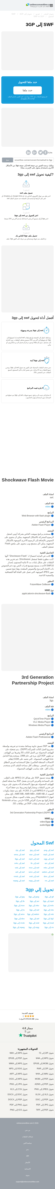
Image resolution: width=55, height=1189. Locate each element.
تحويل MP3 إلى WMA (18, 1063)
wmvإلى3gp (19, 914)
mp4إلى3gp (48, 901)
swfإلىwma (19, 854)
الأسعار (27, 1162)
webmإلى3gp (33, 914)
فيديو (38, 14)
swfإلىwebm (48, 872)
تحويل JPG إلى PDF (45, 1105)
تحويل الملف (49, 14)
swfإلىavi (49, 863)
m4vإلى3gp (48, 905)
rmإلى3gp (49, 927)
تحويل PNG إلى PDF (19, 1105)
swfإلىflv (35, 863)
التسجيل (23, 99)
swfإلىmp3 (48, 854)
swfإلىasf (20, 872)
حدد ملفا (27, 90)
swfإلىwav (34, 854)
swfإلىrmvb (19, 876)
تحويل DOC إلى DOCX (18, 1094)
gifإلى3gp (49, 897)
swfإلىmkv (49, 868)
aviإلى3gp (34, 901)
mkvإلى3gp (34, 905)
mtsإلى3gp (49, 910)
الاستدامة (28, 1169)
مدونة (27, 1175)
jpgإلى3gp (20, 897)
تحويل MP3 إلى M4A (45, 1058)
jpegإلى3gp (34, 897)
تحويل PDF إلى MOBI (44, 1079)
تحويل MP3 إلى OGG (18, 1079)
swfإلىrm (49, 881)
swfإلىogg (49, 859)
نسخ (7, 160)
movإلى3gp (19, 905)
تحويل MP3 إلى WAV (19, 1053)
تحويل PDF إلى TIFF (45, 1110)
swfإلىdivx (49, 876)
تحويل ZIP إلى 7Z (46, 1053)
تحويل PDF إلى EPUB (18, 1058)
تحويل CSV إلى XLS (19, 1089)
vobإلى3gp (49, 914)
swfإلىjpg (34, 850)
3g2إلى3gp (49, 919)
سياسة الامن (27, 1143)
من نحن (27, 1130)
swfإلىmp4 (34, 859)
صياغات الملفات (27, 1137)
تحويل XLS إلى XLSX (44, 1094)
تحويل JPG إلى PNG (19, 1084)
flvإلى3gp (20, 901)
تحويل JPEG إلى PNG (44, 1089)
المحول (42, 842)
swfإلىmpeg (19, 881)
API (27, 1156)
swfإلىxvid (34, 876)
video (47, 506)
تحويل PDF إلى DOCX (18, 1099)
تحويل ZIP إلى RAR (45, 1068)
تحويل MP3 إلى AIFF (19, 1074)
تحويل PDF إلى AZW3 (44, 1084)
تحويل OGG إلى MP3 (18, 1068)
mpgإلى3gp (33, 927)
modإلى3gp (48, 923)
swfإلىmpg (34, 881)
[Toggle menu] (51, 5)
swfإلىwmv (34, 872)
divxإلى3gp (19, 919)
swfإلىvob (20, 868)
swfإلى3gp (20, 859)
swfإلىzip (20, 850)
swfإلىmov (34, 868)
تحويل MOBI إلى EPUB (44, 1063)
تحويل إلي (40, 889)
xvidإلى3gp (34, 923)
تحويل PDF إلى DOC (45, 1099)
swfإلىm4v (19, 863)
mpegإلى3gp (19, 927)
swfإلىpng (49, 850)
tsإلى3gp (20, 910)
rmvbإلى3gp (19, 923)
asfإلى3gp (34, 919)
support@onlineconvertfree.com (27, 1182)
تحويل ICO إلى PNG (19, 1110)
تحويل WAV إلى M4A (45, 1074)
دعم (27, 1150)
